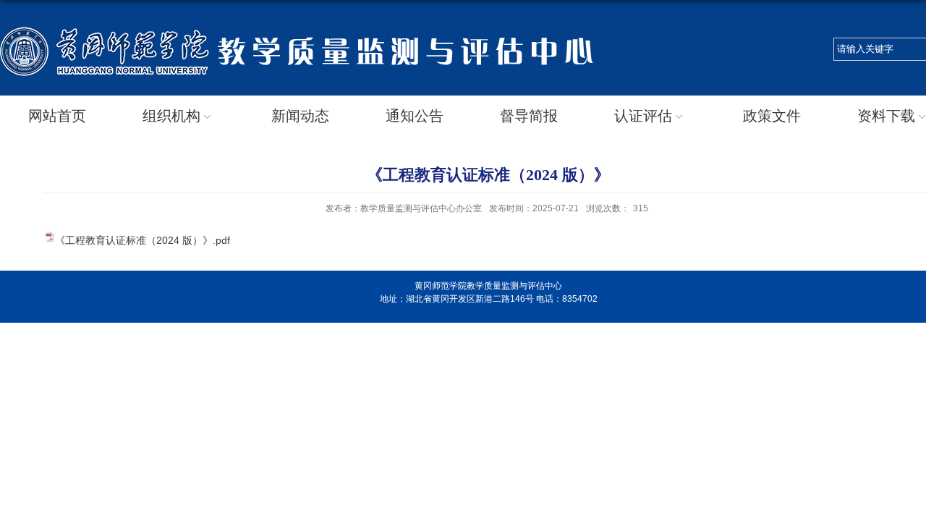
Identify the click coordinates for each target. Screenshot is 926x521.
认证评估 (643, 116)
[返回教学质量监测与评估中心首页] (307, 22)
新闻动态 (300, 116)
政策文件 (772, 116)
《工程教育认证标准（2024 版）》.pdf (142, 240)
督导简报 (529, 116)
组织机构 (171, 116)
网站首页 (57, 116)
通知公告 (414, 116)
